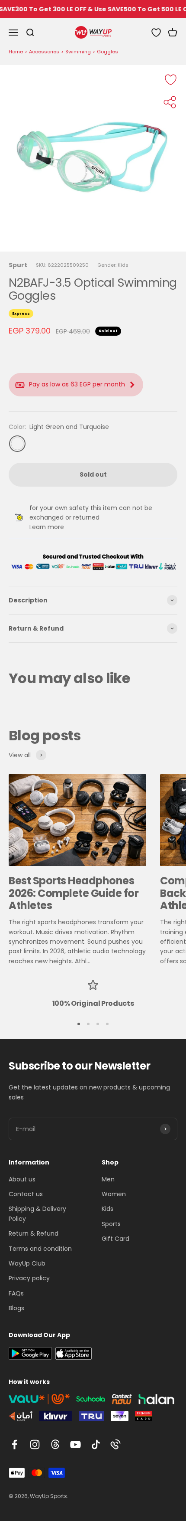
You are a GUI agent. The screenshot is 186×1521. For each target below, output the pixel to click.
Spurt (18, 265)
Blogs (16, 1308)
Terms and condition (40, 1248)
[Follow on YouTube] (75, 1444)
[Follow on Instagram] (35, 1444)
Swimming (78, 51)
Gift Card (115, 1238)
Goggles (107, 51)
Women (114, 1194)
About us (22, 1179)
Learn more (46, 527)
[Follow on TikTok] (96, 1444)
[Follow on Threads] (55, 1444)
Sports (111, 1224)
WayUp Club (27, 1263)
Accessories (44, 51)
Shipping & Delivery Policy (37, 1213)
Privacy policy (29, 1278)
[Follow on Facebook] (14, 1444)
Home (16, 51)
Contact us (26, 1194)
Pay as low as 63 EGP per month (77, 384)
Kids (107, 1208)
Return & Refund (33, 1233)
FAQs (16, 1293)
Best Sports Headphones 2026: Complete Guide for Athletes (73, 893)
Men (108, 1179)
